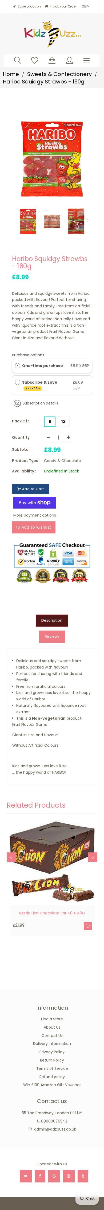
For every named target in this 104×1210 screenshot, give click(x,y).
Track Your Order (63, 6)
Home (11, 74)
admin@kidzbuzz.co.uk (55, 1129)
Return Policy (52, 1060)
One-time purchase (42, 365)
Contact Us (52, 1035)
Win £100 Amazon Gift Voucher (52, 1084)
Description (51, 620)
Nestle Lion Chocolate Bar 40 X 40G (52, 913)
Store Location (29, 6)
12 (63, 421)
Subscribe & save (40, 385)
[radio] (17, 366)
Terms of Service (52, 1068)
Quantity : (21, 437)
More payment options (34, 515)
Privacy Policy (52, 1052)
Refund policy (52, 1076)
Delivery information (52, 1043)
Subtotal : (21, 449)
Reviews (52, 636)
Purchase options (28, 355)
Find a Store (52, 1019)
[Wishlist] (34, 60)
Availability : (24, 471)
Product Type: (25, 460)
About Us (52, 1027)
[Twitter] (26, 1176)
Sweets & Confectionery (59, 74)
